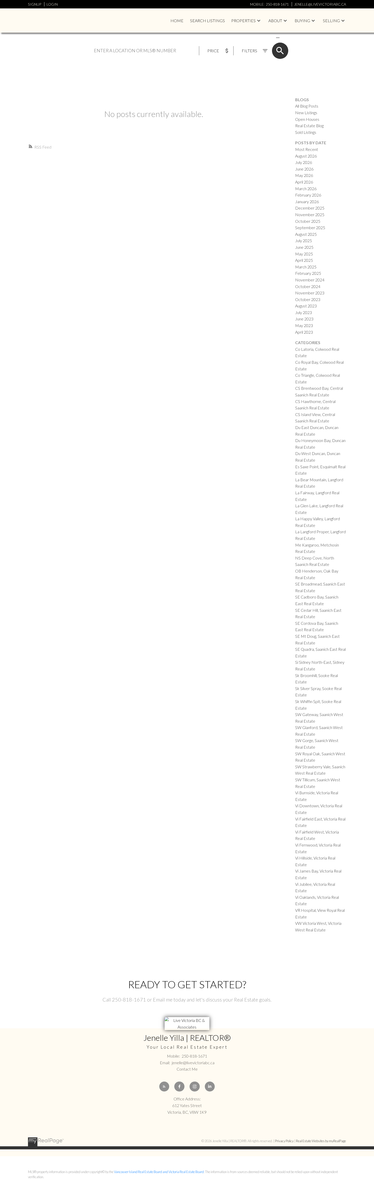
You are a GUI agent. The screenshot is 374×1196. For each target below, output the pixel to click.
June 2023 (304, 318)
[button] (164, 1087)
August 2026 (306, 155)
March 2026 (306, 188)
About (275, 20)
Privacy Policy (284, 1141)
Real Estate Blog (309, 125)
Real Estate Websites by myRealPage (321, 1141)
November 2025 (309, 214)
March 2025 (306, 266)
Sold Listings (305, 132)
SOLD (285, 37)
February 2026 (308, 194)
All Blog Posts (306, 105)
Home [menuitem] (176, 20)
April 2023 (304, 332)
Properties (243, 20)
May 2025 (304, 253)
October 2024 (307, 286)
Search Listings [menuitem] (207, 20)
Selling (331, 20)
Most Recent (306, 149)
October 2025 (307, 221)
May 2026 (304, 175)
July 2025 (303, 240)
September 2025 (310, 227)
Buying (302, 20)
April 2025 (304, 260)
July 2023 (303, 312)
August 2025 (306, 234)
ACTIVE (265, 37)
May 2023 (304, 325)
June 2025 (304, 247)
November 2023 (309, 292)
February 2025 (308, 273)
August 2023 (306, 305)
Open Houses (307, 119)
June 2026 (304, 168)
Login (52, 4)
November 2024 (309, 279)
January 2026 (307, 201)
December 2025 (309, 207)
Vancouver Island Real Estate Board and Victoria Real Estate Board (159, 1172)
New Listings (306, 112)
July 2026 (303, 162)
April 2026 (304, 181)
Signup (34, 4)
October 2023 (307, 299)
